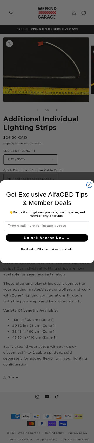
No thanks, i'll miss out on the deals (47, 249)
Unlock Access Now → (47, 238)
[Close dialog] (89, 185)
